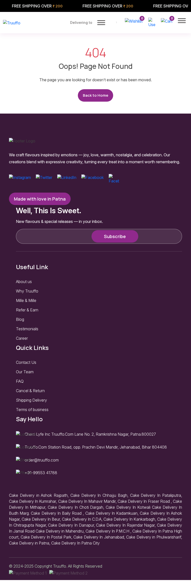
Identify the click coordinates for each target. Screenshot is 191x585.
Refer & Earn (27, 309)
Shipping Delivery (31, 400)
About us (24, 281)
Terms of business (32, 409)
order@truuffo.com (42, 460)
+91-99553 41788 (41, 472)
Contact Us (26, 362)
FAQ (20, 381)
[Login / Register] (152, 22)
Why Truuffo (27, 291)
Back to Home (95, 95)
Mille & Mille (26, 300)
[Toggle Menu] (101, 22)
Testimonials (27, 328)
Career (22, 338)
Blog (20, 319)
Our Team (25, 371)
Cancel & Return (30, 390)
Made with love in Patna (40, 199)
